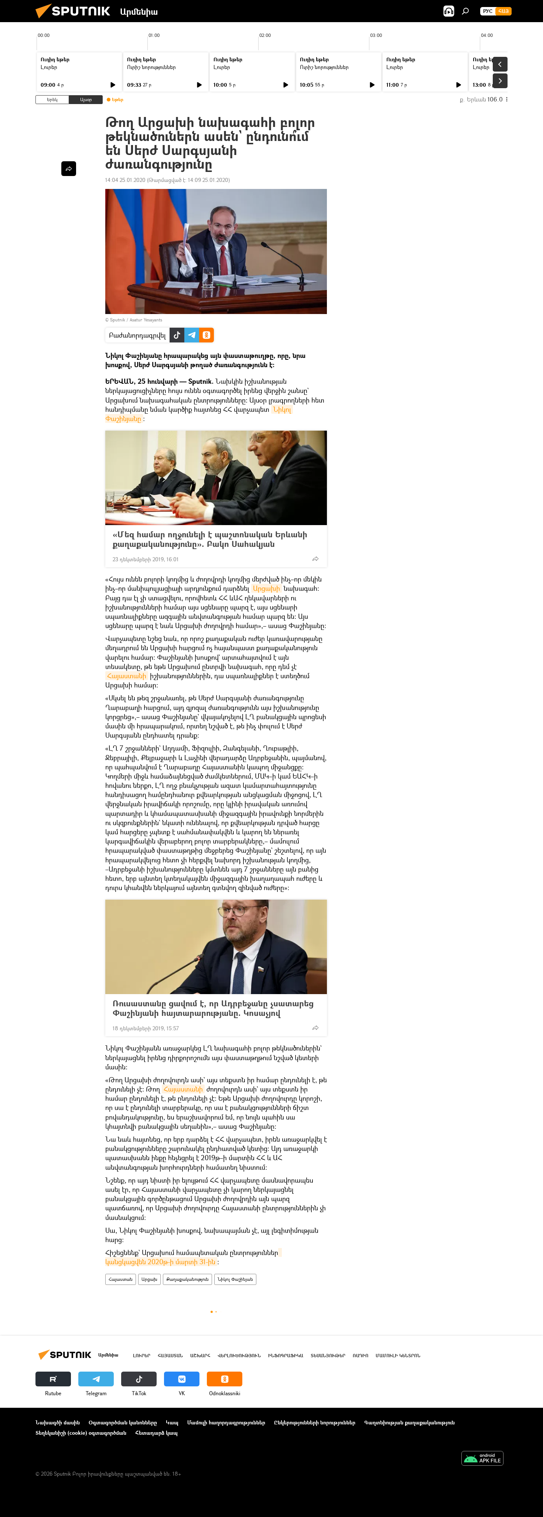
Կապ (172, 1422)
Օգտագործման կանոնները (123, 1422)
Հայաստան (121, 1279)
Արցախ (149, 1279)
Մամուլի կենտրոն (398, 1355)
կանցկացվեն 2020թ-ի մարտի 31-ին (193, 1257)
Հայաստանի (126, 675)
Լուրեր (49, 66)
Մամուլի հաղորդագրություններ (226, 1422)
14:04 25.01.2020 (125, 179)
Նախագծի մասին (57, 1422)
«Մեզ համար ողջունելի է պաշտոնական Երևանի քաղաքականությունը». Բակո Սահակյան (210, 539)
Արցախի (266, 588)
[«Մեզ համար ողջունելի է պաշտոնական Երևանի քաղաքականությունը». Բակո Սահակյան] (216, 478)
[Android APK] (482, 1459)
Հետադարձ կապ (156, 1432)
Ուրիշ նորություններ (151, 66)
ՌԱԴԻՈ (360, 1355)
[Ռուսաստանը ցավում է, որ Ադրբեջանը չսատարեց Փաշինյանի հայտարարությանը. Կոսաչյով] (216, 947)
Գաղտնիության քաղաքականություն (409, 1422)
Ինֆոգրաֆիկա (285, 1355)
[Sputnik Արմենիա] (75, 20)
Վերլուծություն (239, 1355)
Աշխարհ (200, 1355)
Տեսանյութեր (328, 1355)
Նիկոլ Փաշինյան (235, 1279)
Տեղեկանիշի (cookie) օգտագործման (80, 1432)
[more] (315, 558)
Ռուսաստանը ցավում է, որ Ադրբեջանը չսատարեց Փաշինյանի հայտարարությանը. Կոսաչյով (213, 1008)
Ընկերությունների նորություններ (314, 1422)
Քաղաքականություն (187, 1279)
